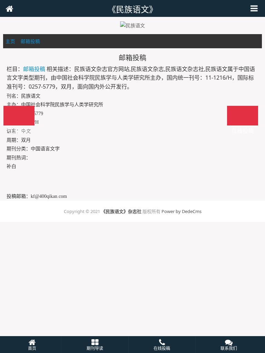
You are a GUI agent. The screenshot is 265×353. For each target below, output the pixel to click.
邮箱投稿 (30, 41)
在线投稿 (242, 115)
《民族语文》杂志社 (121, 211)
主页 (10, 41)
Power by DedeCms (181, 211)
